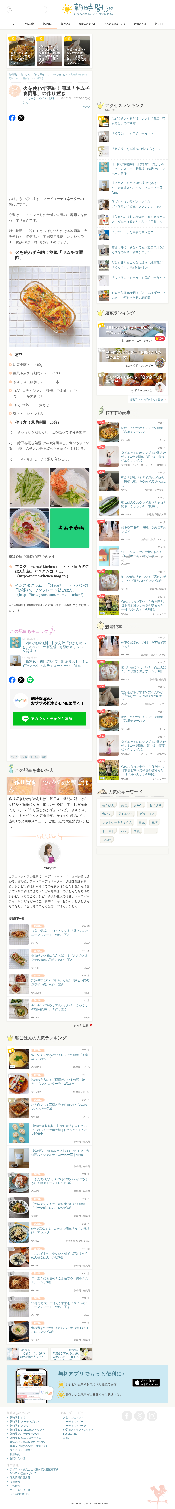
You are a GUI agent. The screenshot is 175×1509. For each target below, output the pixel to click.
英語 (124, 805)
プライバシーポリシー (22, 1450)
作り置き (34, 757)
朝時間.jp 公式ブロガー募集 (25, 1437)
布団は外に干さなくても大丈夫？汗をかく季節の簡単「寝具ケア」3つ (138, 250)
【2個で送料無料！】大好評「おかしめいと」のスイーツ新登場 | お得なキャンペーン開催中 (138, 168)
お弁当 (138, 805)
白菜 (142, 822)
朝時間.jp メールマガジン (24, 1421)
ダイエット (125, 813)
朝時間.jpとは (17, 1417)
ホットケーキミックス (117, 822)
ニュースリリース (20, 1489)
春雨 (44, 757)
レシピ (24, 757)
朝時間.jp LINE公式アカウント (27, 1429)
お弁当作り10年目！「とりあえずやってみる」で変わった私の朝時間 (139, 295)
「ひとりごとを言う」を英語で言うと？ (138, 277)
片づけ (106, 839)
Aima (66, 1437)
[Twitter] (21, 120)
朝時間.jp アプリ (19, 1425)
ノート (151, 831)
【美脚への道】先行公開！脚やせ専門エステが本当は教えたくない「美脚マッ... (134, 219)
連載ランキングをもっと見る (146, 399)
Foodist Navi (70, 1433)
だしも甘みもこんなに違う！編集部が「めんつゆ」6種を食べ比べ (137, 265)
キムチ (14, 757)
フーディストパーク (74, 1425)
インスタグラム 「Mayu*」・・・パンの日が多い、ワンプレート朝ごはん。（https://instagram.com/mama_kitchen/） (51, 590)
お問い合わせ (17, 1458)
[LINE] (30, 682)
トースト (108, 831)
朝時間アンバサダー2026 (24, 1433)
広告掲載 (15, 1485)
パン (124, 831)
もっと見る (81, 1025)
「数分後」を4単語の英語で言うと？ (136, 149)
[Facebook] (12, 120)
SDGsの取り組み (19, 1494)
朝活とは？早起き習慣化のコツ (28, 1442)
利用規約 (15, 1454)
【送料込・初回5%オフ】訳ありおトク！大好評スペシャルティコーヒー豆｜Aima (138, 187)
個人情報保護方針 (20, 1477)
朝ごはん (108, 805)
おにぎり (156, 805)
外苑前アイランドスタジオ (78, 1429)
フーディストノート (74, 1421)
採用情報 (15, 1481)
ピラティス (147, 813)
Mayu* (86, 106)
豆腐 (155, 822)
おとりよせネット (73, 1417)
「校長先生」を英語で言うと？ (132, 133)
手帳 (137, 831)
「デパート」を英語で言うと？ (132, 232)
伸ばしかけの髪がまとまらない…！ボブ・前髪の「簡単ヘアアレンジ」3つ (137, 204)
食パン (106, 813)
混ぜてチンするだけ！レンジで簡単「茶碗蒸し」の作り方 (134, 121)
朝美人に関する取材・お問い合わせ (30, 1446)
